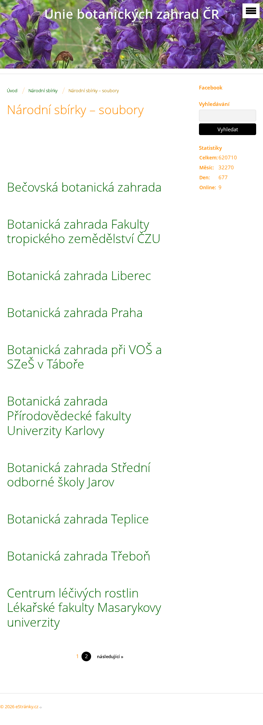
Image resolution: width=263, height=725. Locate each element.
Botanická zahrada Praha (75, 312)
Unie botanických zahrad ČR (131, 14)
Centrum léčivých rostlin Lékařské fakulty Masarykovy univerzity (84, 607)
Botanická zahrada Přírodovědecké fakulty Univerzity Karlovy (69, 415)
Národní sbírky (43, 90)
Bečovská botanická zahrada (84, 187)
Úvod (12, 90)
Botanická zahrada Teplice (78, 518)
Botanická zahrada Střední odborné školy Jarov (78, 475)
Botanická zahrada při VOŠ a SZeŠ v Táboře (84, 357)
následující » (110, 656)
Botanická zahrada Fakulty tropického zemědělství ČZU (84, 231)
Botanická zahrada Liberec (79, 275)
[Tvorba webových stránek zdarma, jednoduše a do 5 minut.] (40, 707)
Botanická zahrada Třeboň (78, 555)
